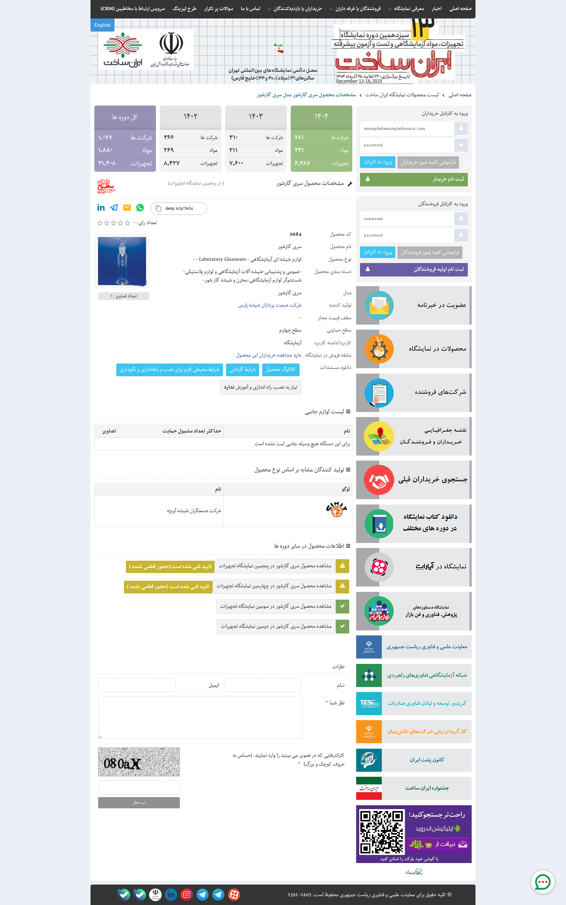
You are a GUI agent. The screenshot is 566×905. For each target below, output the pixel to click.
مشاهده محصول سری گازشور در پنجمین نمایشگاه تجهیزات (275, 566)
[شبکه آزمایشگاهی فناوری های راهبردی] (414, 677)
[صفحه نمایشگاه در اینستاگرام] (185, 894)
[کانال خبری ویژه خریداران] (201, 894)
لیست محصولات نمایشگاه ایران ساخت (402, 95)
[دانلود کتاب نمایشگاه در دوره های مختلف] (414, 525)
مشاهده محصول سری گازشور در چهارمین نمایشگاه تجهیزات (274, 586)
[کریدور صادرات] (414, 705)
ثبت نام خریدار (448, 179)
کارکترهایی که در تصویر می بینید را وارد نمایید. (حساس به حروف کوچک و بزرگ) (289, 759)
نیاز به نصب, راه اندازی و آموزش (261, 387)
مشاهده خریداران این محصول (264, 355)
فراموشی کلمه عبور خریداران (428, 162)
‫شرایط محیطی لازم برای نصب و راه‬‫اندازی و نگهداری (169, 369)
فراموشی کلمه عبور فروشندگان (430, 252)
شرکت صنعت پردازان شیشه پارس (269, 305)
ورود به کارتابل (377, 162)
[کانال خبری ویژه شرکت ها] (217, 894)
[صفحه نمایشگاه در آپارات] (233, 894)
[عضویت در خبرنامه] (414, 307)
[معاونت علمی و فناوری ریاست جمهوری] (154, 894)
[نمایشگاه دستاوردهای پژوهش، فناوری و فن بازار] (414, 613)
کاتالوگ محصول (281, 369)
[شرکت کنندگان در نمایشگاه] (414, 394)
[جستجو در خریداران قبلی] (414, 481)
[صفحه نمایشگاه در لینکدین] (170, 894)
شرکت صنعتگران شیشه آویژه (194, 511)
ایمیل (214, 685)
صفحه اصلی (460, 95)
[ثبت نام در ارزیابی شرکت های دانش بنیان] (414, 733)
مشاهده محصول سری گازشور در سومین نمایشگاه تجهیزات (276, 606)
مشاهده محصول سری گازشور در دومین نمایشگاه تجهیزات (276, 626)
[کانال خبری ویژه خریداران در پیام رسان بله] (138, 894)
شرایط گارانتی (242, 369)
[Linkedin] (100, 209)
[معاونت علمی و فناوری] (414, 648)
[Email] (127, 209)
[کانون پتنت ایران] (414, 762)
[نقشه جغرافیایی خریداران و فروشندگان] (414, 438)
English (102, 25)
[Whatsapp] (140, 209)
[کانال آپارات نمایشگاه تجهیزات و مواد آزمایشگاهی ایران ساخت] (414, 569)
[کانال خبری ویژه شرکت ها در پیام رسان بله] (122, 894)
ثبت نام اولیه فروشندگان (439, 269)
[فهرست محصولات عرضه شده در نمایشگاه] (414, 350)
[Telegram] (114, 209)
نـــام (341, 685)
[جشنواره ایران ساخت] (414, 790)
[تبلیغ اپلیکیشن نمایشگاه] (414, 835)
